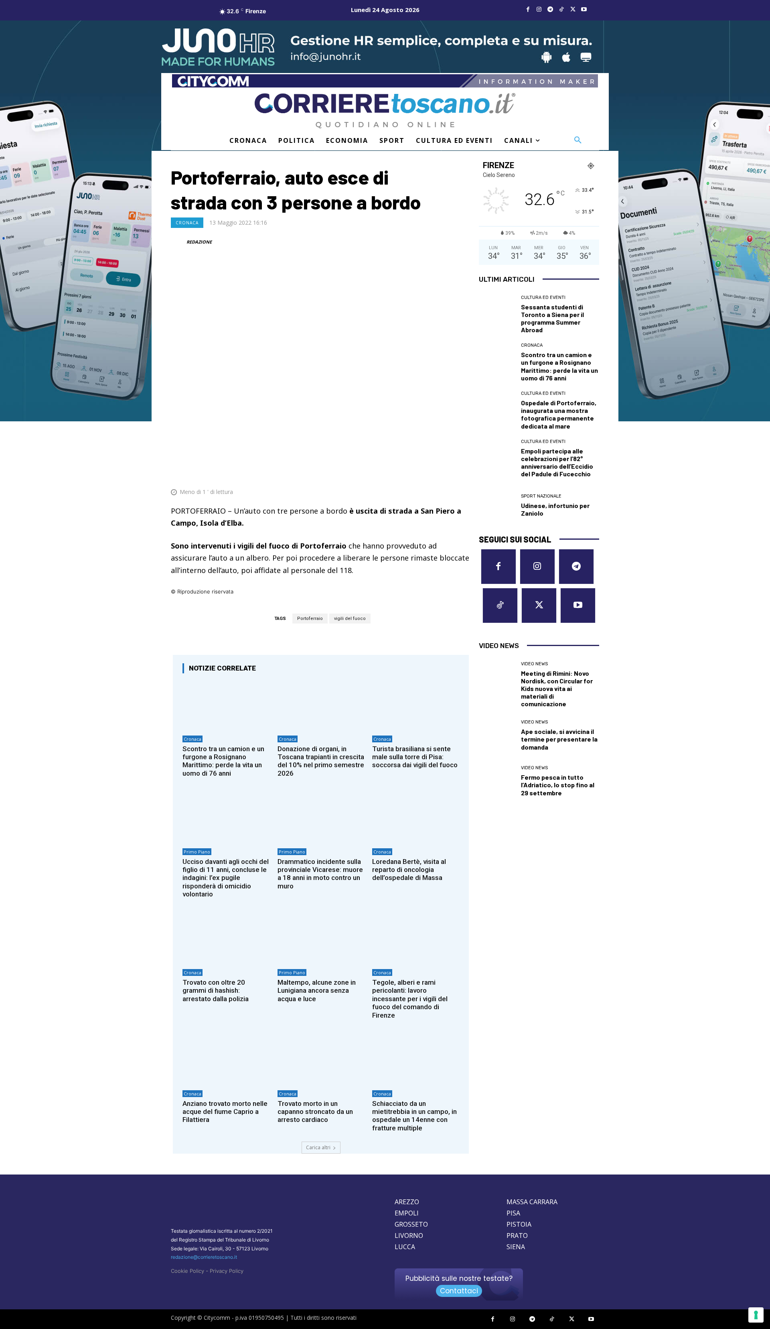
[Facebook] (527, 9)
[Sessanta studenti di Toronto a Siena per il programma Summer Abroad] (497, 313)
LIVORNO (409, 1235)
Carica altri (318, 1147)
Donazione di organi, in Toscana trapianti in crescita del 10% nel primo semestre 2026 (321, 761)
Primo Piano (197, 852)
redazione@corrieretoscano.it (204, 1257)
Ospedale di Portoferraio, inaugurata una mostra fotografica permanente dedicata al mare (558, 414)
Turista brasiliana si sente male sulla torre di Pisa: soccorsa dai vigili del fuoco (415, 757)
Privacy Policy (226, 1271)
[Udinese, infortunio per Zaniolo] (497, 506)
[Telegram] (550, 9)
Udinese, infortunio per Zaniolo (555, 509)
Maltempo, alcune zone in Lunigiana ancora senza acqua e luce (317, 990)
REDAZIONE (199, 242)
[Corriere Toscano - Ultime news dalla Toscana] (385, 110)
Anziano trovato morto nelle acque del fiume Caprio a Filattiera (224, 1111)
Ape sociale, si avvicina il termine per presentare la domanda (559, 738)
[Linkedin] (444, 472)
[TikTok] (561, 9)
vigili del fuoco (350, 618)
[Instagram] (539, 9)
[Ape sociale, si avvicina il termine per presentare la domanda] (497, 735)
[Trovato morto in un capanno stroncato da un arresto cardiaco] (321, 1060)
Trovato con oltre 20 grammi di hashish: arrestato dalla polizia (215, 990)
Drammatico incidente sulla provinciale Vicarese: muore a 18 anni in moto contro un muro (320, 874)
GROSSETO (411, 1224)
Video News (534, 664)
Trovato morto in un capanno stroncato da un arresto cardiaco (315, 1111)
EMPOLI (407, 1213)
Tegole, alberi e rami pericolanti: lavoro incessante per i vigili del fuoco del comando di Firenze (410, 998)
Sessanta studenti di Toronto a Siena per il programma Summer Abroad (552, 318)
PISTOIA (519, 1224)
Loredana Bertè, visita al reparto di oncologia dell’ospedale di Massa (409, 870)
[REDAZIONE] (178, 242)
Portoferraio (310, 618)
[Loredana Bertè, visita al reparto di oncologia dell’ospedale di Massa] (415, 818)
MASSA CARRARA (532, 1201)
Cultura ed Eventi (543, 297)
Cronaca (187, 223)
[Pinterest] (407, 472)
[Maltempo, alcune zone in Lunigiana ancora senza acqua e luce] (321, 939)
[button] (578, 140)
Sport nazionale (541, 496)
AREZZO (407, 1201)
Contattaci (459, 1291)
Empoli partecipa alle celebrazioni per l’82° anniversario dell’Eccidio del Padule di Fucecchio (557, 462)
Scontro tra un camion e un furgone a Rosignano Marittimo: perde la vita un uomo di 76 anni (223, 761)
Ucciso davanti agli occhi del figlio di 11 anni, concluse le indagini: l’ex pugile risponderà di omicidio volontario (225, 878)
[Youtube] (584, 9)
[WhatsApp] (425, 472)
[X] (572, 9)
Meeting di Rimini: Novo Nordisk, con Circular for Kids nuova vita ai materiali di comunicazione (557, 688)
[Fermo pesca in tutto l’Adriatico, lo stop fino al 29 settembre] (497, 781)
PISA (513, 1213)
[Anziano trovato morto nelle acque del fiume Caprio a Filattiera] (226, 1060)
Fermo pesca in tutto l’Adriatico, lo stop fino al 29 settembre (557, 784)
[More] (462, 472)
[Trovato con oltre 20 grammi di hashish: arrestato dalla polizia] (226, 939)
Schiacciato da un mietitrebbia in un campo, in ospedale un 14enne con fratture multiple (414, 1115)
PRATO (517, 1235)
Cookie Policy (187, 1271)
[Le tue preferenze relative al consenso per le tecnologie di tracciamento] (756, 1315)
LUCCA (405, 1246)
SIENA (516, 1246)
